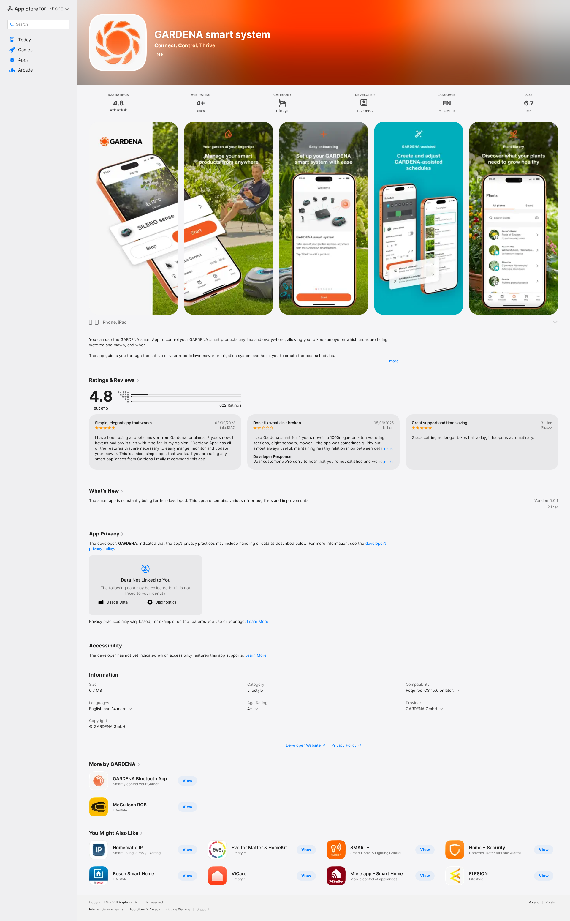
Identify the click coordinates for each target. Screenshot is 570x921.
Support (203, 909)
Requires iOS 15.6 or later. (430, 690)
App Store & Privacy (144, 909)
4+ (249, 708)
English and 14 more (107, 708)
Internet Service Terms (106, 909)
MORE (389, 448)
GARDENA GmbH (421, 708)
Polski (550, 902)
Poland (534, 902)
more (394, 360)
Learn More (257, 621)
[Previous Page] (83, 218)
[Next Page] (564, 218)
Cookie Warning (178, 909)
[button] (38, 39)
